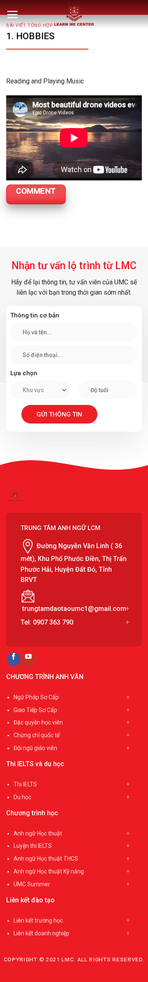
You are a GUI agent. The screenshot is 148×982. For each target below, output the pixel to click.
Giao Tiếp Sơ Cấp (35, 710)
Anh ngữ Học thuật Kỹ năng (49, 871)
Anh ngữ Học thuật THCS (46, 858)
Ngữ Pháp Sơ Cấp (36, 697)
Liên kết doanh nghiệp (41, 933)
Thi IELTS (25, 784)
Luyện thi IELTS (33, 845)
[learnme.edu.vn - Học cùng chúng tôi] (74, 14)
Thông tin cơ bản (34, 315)
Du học (22, 797)
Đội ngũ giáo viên (35, 748)
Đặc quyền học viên (38, 722)
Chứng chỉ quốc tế (37, 735)
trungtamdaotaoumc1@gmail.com (74, 609)
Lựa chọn (23, 373)
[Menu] (12, 14)
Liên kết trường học (38, 920)
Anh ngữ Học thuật (38, 833)
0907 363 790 (53, 622)
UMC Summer (32, 884)
